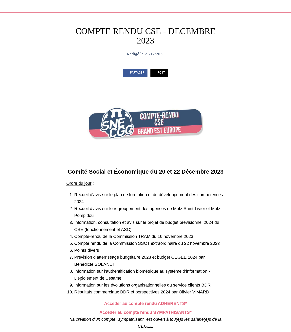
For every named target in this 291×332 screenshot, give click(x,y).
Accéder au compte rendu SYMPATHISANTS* (145, 312)
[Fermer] (8, 6)
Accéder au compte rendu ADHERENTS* (145, 303)
